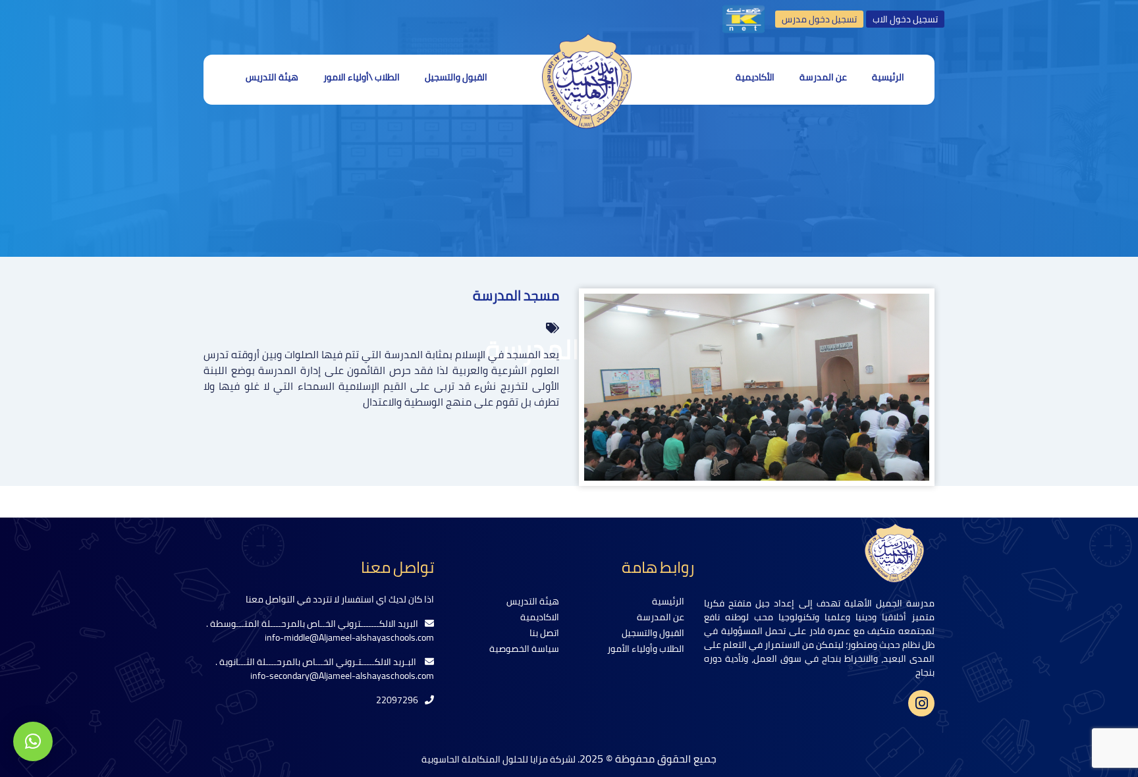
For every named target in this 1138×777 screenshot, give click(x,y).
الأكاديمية (755, 77)
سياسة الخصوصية (524, 648)
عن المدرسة (823, 77)
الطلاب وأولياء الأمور (645, 648)
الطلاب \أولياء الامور (361, 77)
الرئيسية (888, 77)
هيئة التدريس (272, 77)
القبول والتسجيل (456, 77)
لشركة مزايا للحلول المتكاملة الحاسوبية (499, 759)
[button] (33, 741)
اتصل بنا (544, 632)
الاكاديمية (539, 617)
